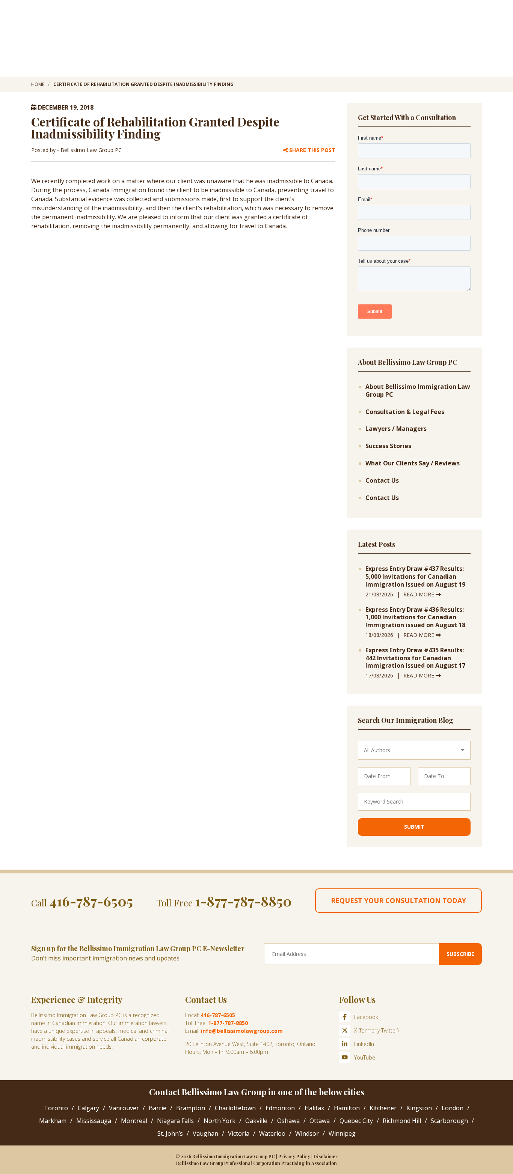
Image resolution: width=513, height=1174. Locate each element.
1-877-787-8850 (243, 901)
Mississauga (93, 1121)
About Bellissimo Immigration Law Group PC (417, 391)
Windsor (307, 1133)
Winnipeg (342, 1133)
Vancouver (124, 1108)
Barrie (157, 1108)
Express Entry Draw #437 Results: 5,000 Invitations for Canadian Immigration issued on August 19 (415, 576)
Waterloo (272, 1133)
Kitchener (383, 1108)
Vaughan (205, 1133)
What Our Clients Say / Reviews (412, 463)
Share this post (311, 150)
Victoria (238, 1133)
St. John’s (170, 1133)
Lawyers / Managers (396, 429)
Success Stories (388, 446)
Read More (419, 594)
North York (219, 1121)
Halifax (314, 1108)
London (452, 1108)
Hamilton (347, 1108)
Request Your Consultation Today (398, 900)
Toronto (56, 1108)
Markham (52, 1121)
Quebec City (356, 1121)
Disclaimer (326, 1156)
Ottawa (319, 1121)
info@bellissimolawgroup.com (242, 1030)
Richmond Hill (402, 1121)
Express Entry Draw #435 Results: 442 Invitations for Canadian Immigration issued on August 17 (415, 658)
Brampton (190, 1108)
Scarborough (449, 1121)
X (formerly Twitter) (376, 1030)
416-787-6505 (91, 901)
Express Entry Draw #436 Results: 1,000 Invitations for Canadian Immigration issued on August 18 (415, 617)
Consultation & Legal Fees (404, 412)
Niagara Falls (175, 1121)
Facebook (366, 1016)
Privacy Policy (294, 1156)
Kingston (419, 1108)
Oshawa (288, 1121)
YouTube (364, 1057)
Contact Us (382, 481)
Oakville (256, 1121)
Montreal (134, 1121)
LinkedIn (364, 1044)
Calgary (88, 1108)
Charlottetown (235, 1108)
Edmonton (280, 1108)
